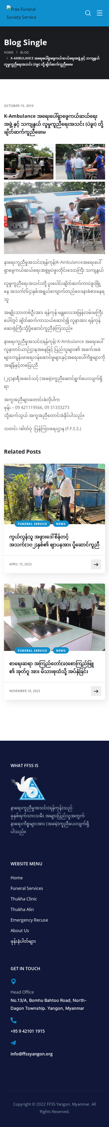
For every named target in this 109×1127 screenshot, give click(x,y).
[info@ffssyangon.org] (13, 1043)
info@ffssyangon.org (32, 1054)
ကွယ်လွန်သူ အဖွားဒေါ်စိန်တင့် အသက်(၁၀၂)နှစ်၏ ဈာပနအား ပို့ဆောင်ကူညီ (54, 540)
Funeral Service (32, 524)
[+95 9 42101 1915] (13, 1020)
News (61, 524)
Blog (24, 52)
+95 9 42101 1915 (28, 1031)
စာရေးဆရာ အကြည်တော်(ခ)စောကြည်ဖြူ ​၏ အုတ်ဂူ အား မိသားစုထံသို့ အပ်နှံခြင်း (52, 667)
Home (8, 52)
